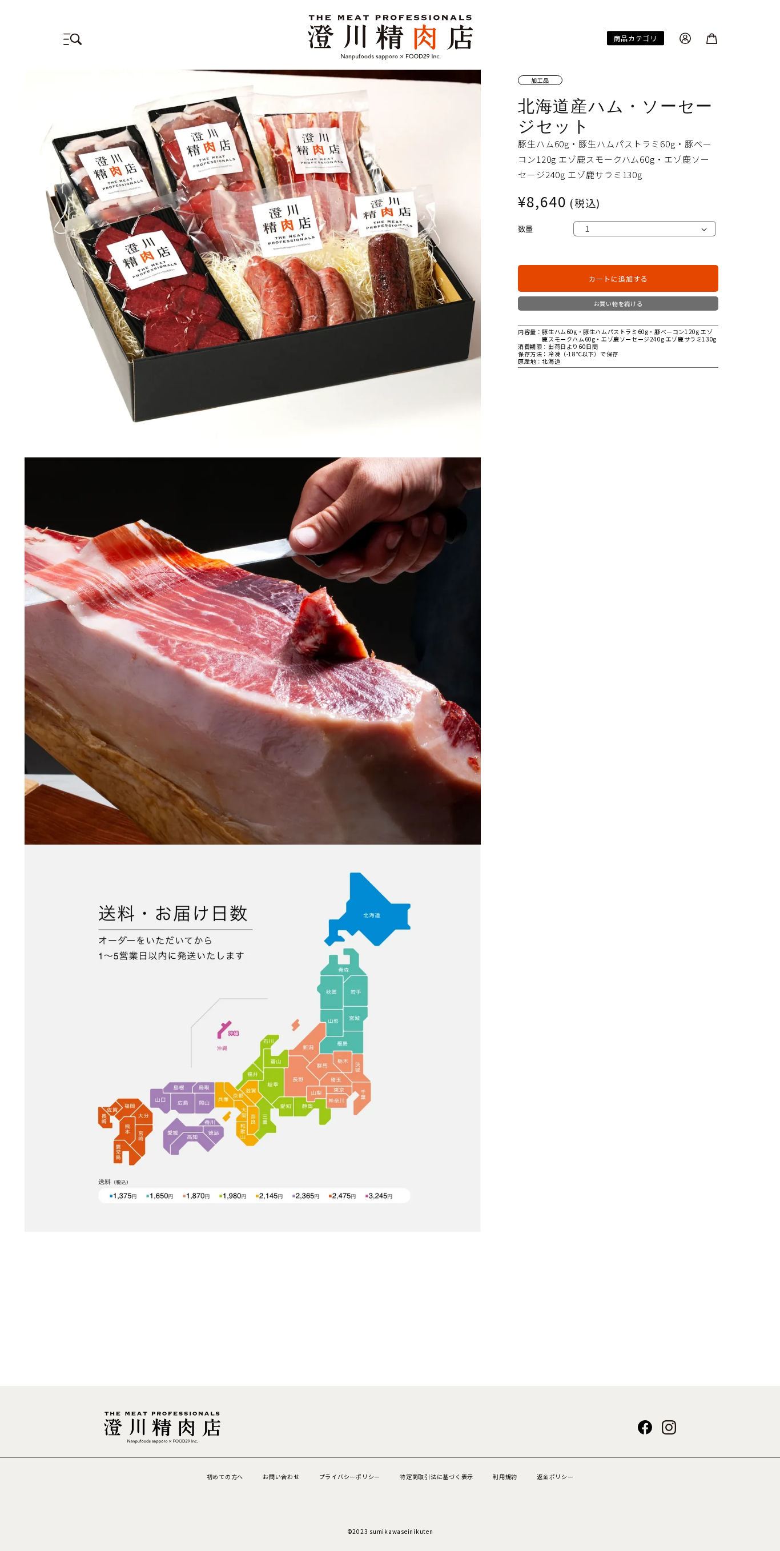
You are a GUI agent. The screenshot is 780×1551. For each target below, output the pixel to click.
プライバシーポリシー (350, 1476)
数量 (525, 228)
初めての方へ (225, 1476)
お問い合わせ (281, 1476)
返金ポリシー (555, 1476)
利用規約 (505, 1476)
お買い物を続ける (618, 303)
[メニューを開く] (72, 37)
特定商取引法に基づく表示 (436, 1476)
